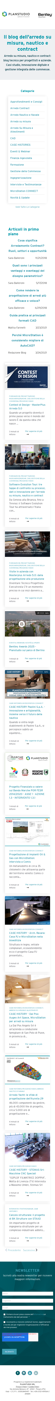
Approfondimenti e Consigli (26, 101)
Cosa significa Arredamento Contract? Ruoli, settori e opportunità (27, 246)
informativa (38, 1314)
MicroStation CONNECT (32, 703)
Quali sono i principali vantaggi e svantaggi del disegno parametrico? (27, 271)
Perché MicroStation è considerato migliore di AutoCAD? (28, 340)
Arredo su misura (20, 121)
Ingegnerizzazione (18, 398)
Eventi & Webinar (17, 643)
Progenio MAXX (26, 401)
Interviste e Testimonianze (21, 1209)
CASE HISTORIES (15, 703)
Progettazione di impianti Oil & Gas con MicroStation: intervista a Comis (27, 858)
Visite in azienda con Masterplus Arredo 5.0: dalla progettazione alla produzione (26, 575)
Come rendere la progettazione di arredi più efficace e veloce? (27, 295)
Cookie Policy (34, 1387)
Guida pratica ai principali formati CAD (28, 318)
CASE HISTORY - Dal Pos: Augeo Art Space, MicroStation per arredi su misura (27, 1018)
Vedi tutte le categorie (27, 207)
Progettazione (28, 396)
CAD (28, 398)
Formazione (14, 396)
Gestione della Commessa (25, 171)
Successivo (29, 1250)
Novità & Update (32, 643)
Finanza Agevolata (21, 158)
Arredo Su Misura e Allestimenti (23, 1010)
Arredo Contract (19, 108)
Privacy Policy (21, 1387)
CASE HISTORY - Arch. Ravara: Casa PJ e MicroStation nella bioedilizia (27, 937)
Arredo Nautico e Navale (24, 114)
